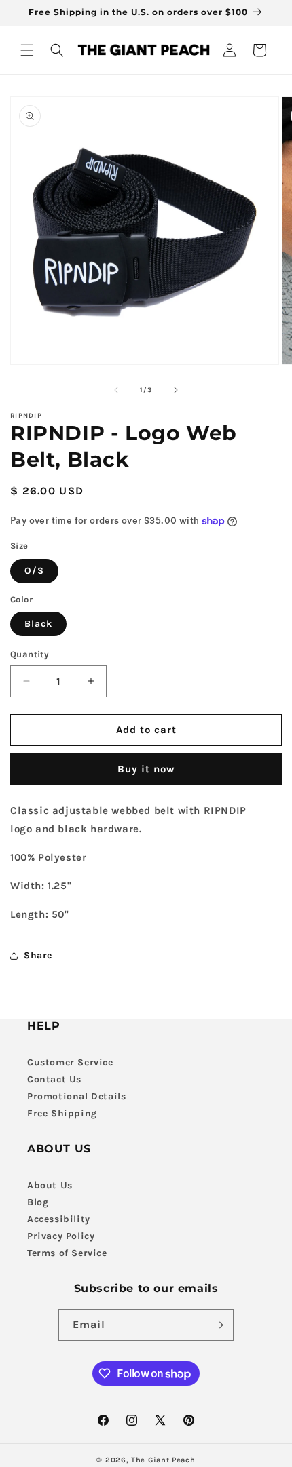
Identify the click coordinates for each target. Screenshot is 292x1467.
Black (38, 623)
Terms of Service (67, 1253)
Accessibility (58, 1219)
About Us (50, 1185)
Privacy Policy (60, 1236)
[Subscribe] (218, 1325)
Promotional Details (76, 1096)
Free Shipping (62, 1113)
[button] (27, 50)
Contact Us (54, 1079)
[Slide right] (176, 390)
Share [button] (38, 955)
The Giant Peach (163, 1459)
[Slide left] (116, 390)
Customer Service (70, 1062)
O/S (34, 570)
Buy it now (146, 769)
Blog (37, 1202)
